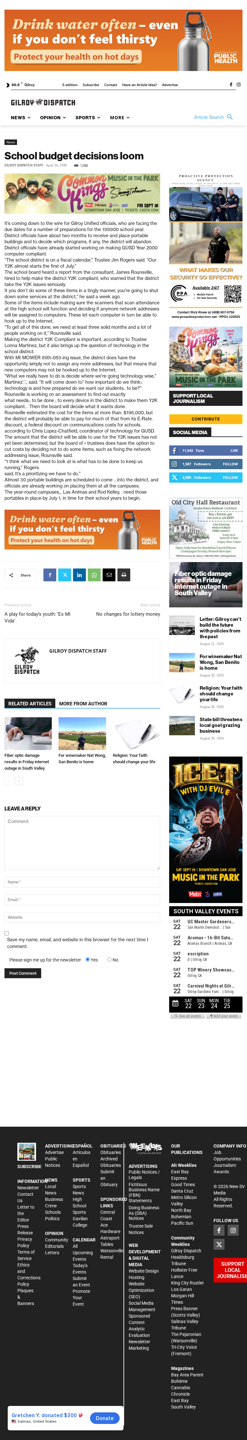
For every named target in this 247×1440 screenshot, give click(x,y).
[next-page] (19, 781)
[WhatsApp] (94, 574)
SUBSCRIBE (29, 1166)
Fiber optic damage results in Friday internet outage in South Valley (27, 762)
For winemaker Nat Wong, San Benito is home (221, 662)
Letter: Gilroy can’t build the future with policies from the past (220, 628)
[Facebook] (231, 85)
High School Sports (79, 1206)
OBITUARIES (113, 1146)
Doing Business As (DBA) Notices (144, 1213)
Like (234, 450)
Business (54, 1199)
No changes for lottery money (128, 614)
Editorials (54, 1246)
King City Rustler (187, 1282)
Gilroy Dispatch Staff (24, 165)
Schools (53, 1212)
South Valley (183, 1406)
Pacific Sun (182, 1223)
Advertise (54, 1152)
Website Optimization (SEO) (141, 1290)
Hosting (136, 1277)
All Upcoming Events (83, 1253)
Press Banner (184, 1308)
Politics (52, 1218)
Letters (52, 1252)
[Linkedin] (79, 574)
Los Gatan (181, 1289)
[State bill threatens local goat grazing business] (182, 725)
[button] (215, 117)
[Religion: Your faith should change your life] (136, 733)
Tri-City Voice (184, 1347)
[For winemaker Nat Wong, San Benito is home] (82, 733)
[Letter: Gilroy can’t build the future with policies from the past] (182, 625)
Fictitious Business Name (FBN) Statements (144, 1192)
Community (56, 1239)
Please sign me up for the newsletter (45, 959)
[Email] (109, 574)
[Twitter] (64, 574)
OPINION (54, 1233)
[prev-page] (9, 781)
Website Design (144, 1271)
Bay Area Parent (187, 1374)
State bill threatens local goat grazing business (221, 725)
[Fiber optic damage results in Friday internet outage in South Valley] (28, 733)
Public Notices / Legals (144, 1174)
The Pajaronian (186, 1334)
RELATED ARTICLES (29, 704)
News (10, 142)
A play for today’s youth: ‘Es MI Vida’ (37, 617)
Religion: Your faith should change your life (221, 693)
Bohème (179, 1381)
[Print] (123, 574)
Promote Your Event (81, 1298)
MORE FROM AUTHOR (83, 704)
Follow (230, 463)
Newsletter (28, 1187)
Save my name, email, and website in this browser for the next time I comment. (77, 943)
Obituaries (110, 1152)
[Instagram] (238, 85)
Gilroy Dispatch (186, 1250)
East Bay (180, 1400)
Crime (51, 1205)
